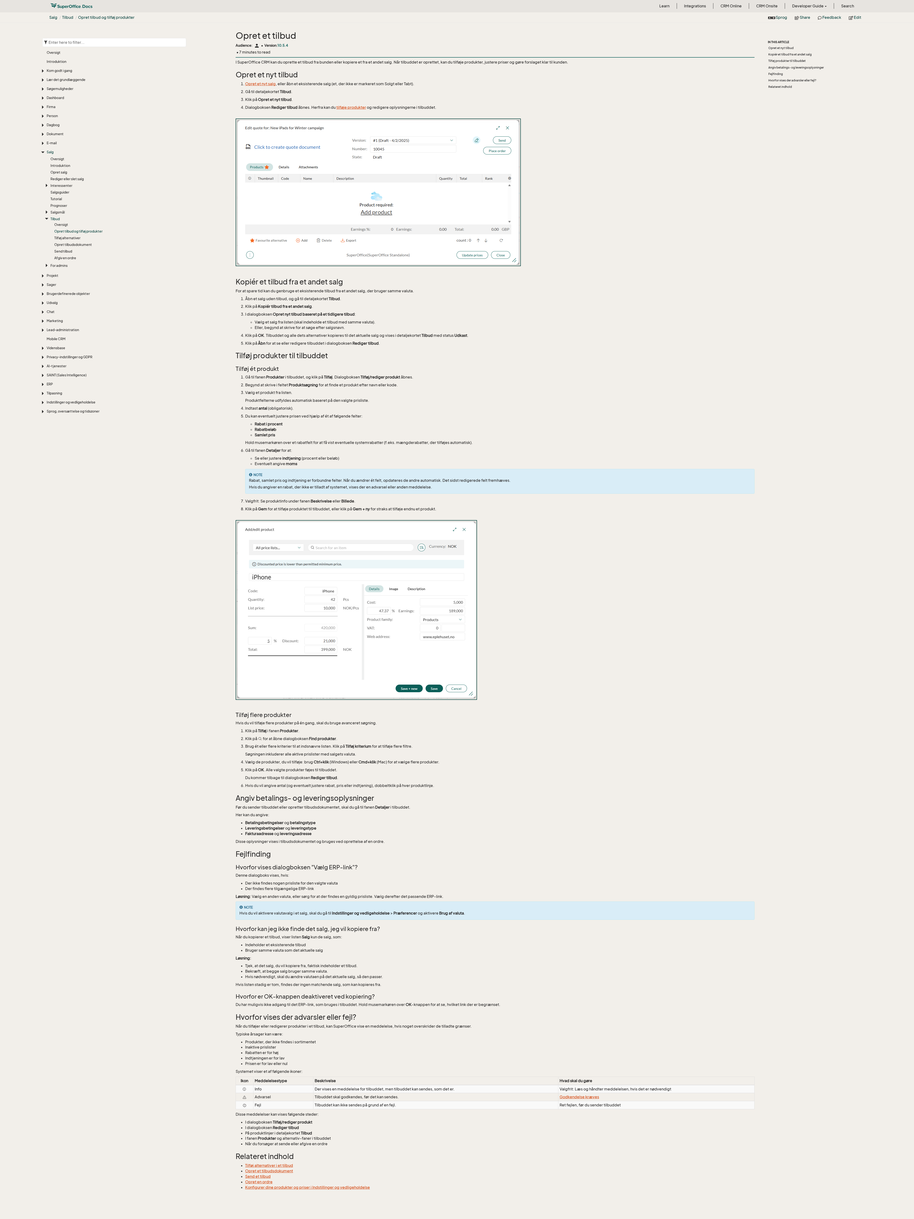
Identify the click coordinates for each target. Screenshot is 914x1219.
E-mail (52, 143)
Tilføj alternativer (67, 238)
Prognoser (58, 206)
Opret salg (58, 172)
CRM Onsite (767, 6)
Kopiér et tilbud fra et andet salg (790, 54)
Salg (53, 17)
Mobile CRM (56, 339)
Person (52, 116)
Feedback (831, 17)
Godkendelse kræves (579, 1097)
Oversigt (53, 52)
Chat (51, 312)
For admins (59, 266)
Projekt (52, 276)
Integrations (695, 6)
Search (847, 6)
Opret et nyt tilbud (781, 48)
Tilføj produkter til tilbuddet (787, 61)
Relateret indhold (780, 87)
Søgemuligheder (60, 89)
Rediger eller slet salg (67, 179)
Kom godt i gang (59, 71)
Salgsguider (59, 192)
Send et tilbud (258, 1176)
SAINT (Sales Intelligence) (67, 375)
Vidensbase (56, 348)
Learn (664, 6)
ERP (50, 384)
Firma (51, 107)
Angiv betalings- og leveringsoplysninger (796, 67)
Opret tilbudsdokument (73, 245)
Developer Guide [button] (808, 6)
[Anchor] (232, 75)
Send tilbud (63, 251)
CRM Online (731, 6)
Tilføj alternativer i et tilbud (269, 1165)
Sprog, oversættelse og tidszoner (73, 411)
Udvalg (52, 303)
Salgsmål (57, 212)
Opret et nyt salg (260, 83)
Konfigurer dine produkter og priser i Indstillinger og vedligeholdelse (307, 1187)
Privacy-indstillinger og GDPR (69, 357)
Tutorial (56, 199)
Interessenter (61, 186)
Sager (51, 285)
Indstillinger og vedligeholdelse (71, 402)
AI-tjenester (56, 366)
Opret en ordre (259, 1181)
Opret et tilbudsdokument (269, 1171)
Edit (857, 17)
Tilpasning (54, 393)
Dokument (55, 134)
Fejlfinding (775, 74)
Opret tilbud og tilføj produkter (106, 17)
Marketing (55, 321)
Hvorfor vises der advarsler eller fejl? (792, 80)
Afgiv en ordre (65, 258)
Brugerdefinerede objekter (68, 294)
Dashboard (55, 98)
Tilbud (67, 17)
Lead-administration (63, 330)
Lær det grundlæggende (66, 80)
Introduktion (56, 62)
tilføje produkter (351, 107)
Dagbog (53, 125)
